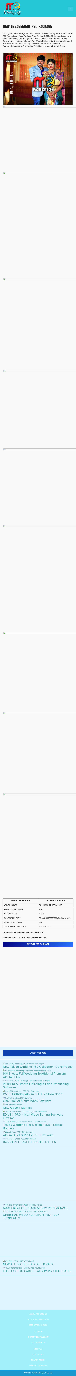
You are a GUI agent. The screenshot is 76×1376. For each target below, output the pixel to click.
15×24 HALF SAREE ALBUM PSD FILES (29, 1142)
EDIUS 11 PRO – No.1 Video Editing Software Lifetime (33, 1116)
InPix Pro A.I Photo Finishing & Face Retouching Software (36, 1085)
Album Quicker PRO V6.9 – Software (28, 1135)
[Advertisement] (38, 264)
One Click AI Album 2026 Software (27, 1101)
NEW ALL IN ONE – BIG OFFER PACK (28, 1264)
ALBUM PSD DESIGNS (38, 1314)
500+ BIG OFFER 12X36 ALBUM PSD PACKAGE (35, 1208)
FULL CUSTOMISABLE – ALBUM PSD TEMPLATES (37, 1271)
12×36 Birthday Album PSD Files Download (32, 1094)
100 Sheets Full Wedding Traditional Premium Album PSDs (34, 1075)
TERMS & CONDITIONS (38, 1365)
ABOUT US (38, 1349)
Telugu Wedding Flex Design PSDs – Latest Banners (32, 1126)
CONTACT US (38, 1354)
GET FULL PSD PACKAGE (38, 944)
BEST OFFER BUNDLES (38, 1325)
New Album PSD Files (17, 1108)
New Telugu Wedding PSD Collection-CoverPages (37, 1067)
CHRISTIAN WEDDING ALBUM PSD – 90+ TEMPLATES (31, 1216)
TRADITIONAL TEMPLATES (38, 1320)
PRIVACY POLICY (38, 1360)
